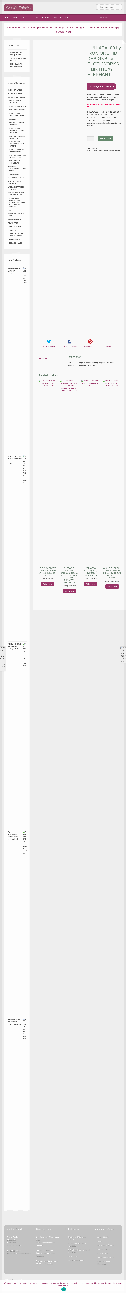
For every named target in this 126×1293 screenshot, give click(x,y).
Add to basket (105, 139)
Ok (64, 1289)
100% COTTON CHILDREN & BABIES (107, 151)
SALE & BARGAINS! (15, 93)
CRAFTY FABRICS (14, 174)
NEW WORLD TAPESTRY (16, 178)
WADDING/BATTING (15, 90)
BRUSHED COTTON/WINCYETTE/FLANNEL (17, 169)
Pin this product (90, 346)
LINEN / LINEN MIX (14, 227)
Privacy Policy (102, 1253)
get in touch (87, 27)
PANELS (11, 210)
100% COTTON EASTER (17, 106)
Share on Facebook (69, 346)
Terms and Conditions (105, 1257)
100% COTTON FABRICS (16, 97)
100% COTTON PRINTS (17, 110)
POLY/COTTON (13, 223)
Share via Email (111, 346)
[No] (123, 1286)
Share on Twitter (48, 346)
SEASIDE (12, 119)
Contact (46, 18)
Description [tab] (43, 358)
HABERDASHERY (14, 239)
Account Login (61, 18)
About (24, 18)
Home (7, 18)
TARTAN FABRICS (14, 219)
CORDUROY (12, 230)
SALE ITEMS (73, 1256)
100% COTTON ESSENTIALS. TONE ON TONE (16, 130)
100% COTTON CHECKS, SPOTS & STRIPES (16, 144)
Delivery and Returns (105, 1245)
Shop (15, 18)
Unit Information (103, 1249)
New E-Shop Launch (76, 1260)
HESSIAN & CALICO (15, 243)
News (36, 18)
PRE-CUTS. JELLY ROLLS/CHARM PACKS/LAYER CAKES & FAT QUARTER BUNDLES (16, 203)
